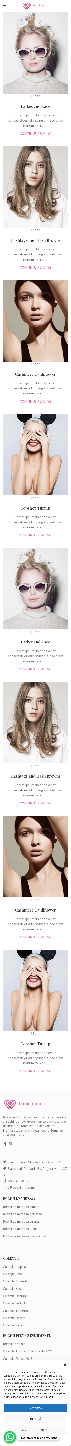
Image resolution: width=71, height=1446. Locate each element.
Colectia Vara (12, 1325)
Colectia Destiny (15, 1296)
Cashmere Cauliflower (35, 374)
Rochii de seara (14, 1344)
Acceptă (35, 1408)
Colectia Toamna (15, 1311)
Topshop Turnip (35, 508)
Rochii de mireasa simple (21, 1207)
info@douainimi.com (19, 1187)
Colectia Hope (13, 1288)
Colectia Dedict (14, 1318)
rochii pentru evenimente (26, 1121)
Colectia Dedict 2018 (18, 1358)
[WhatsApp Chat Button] (10, 1437)
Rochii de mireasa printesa (22, 1214)
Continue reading (35, 133)
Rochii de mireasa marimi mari (25, 1236)
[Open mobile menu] (4, 6)
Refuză (35, 1419)
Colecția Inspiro (14, 1266)
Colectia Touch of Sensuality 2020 (28, 1351)
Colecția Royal (13, 1274)
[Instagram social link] (10, 1144)
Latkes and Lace (35, 106)
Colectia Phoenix (15, 1281)
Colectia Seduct (14, 1303)
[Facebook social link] (5, 1144)
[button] (65, 1365)
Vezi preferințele (35, 1430)
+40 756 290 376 (18, 1181)
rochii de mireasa (53, 1117)
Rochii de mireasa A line (20, 1229)
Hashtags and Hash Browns (36, 240)
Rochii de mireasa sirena (21, 1221)
